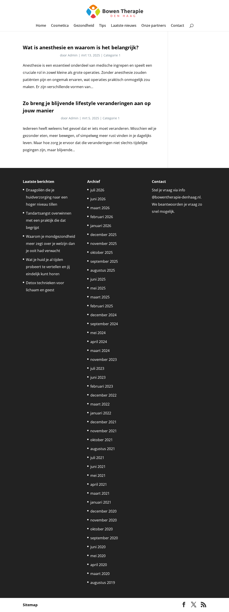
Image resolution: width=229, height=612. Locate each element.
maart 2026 (100, 207)
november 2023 (103, 359)
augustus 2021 (102, 448)
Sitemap (30, 604)
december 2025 (103, 234)
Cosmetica (60, 26)
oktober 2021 (101, 439)
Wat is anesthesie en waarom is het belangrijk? (81, 47)
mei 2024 (98, 332)
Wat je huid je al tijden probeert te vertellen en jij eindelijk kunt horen (48, 266)
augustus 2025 (102, 270)
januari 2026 (100, 225)
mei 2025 (98, 288)
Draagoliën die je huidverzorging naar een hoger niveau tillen (47, 197)
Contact (177, 26)
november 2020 (103, 520)
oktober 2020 (101, 529)
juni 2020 (98, 546)
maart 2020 (100, 573)
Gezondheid (84, 26)
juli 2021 (97, 457)
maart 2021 (100, 493)
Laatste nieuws (123, 26)
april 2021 (98, 484)
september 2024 (104, 323)
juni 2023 (98, 377)
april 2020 (98, 564)
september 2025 (104, 261)
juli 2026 (97, 190)
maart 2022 (100, 404)
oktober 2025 (101, 252)
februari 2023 (101, 386)
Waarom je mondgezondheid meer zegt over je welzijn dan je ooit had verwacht (50, 243)
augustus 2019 (102, 582)
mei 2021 (98, 475)
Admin (73, 55)
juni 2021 (98, 466)
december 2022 (103, 395)
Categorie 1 (112, 55)
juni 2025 (98, 279)
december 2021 (103, 422)
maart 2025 (100, 297)
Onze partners (153, 26)
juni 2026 (98, 198)
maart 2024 (100, 350)
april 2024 (98, 341)
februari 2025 (101, 306)
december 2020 (103, 511)
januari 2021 (100, 502)
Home (41, 26)
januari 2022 (100, 413)
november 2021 (103, 430)
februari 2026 (101, 216)
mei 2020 (98, 555)
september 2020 (104, 538)
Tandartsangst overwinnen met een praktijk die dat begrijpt (48, 220)
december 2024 (103, 314)
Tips (102, 26)
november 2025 (103, 243)
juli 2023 (97, 368)
